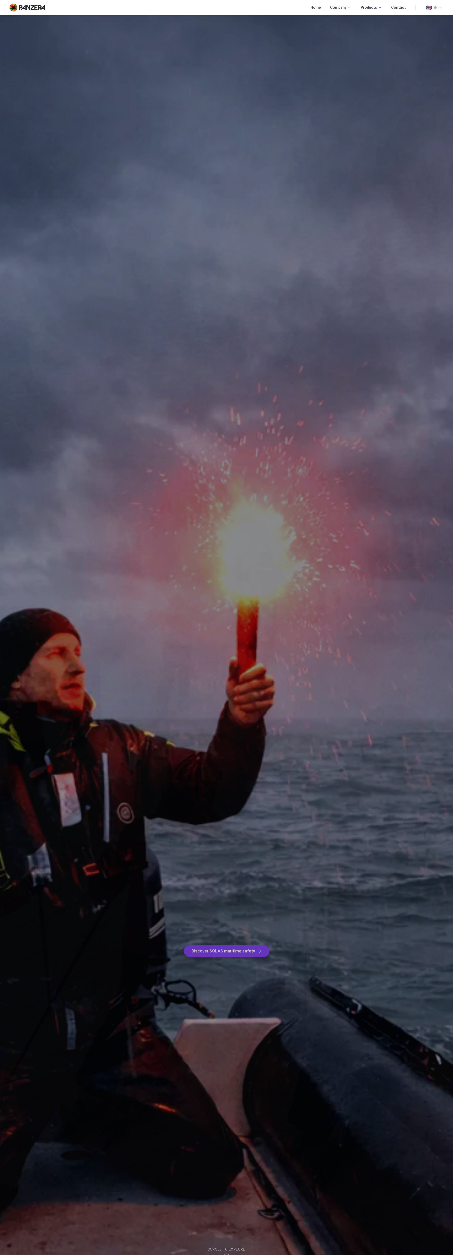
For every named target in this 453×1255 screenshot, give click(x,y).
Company (338, 7)
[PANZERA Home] (27, 7)
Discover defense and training (223, 953)
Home (315, 7)
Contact (398, 7)
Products (369, 7)
